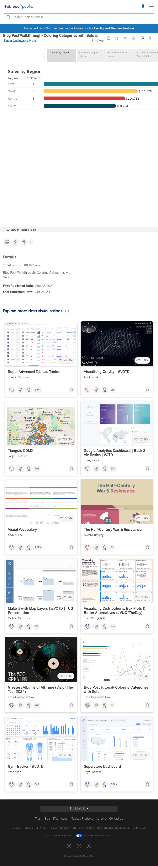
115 (36, 626)
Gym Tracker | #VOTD (26, 766)
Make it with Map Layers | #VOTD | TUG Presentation (40, 610)
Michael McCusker (19, 618)
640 (146, 676)
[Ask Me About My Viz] (142, 38)
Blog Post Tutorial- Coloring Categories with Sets (116, 689)
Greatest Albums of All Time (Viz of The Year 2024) (40, 689)
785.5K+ (67, 439)
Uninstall (139, 828)
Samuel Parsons (18, 377)
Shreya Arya (91, 460)
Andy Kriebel (15, 535)
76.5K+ (68, 360)
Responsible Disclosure (113, 828)
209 (37, 705)
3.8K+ (114, 784)
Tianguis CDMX (21, 451)
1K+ (113, 626)
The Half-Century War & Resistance (113, 529)
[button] (69, 846)
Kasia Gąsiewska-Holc (20, 41)
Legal (16, 828)
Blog (47, 818)
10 (112, 705)
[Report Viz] (150, 38)
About (64, 818)
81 (112, 547)
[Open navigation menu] (151, 6)
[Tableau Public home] (18, 6)
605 (113, 468)
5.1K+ (145, 360)
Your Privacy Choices (98, 835)
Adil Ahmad (91, 377)
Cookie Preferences (59, 835)
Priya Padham (92, 772)
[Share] (125, 38)
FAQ (55, 818)
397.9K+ (144, 755)
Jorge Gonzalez (17, 456)
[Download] (133, 38)
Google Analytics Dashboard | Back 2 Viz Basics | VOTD (114, 453)
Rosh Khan (14, 772)
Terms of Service (34, 828)
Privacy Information (62, 828)
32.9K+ (144, 439)
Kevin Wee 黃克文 (94, 618)
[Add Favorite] (117, 38)
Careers (101, 818)
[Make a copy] (108, 38)
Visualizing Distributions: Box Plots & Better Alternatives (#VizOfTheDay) (114, 610)
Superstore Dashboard (102, 766)
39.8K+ (144, 597)
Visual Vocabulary (22, 529)
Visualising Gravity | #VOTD (106, 372)
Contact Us (116, 818)
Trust (38, 818)
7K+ (70, 597)
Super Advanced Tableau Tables (34, 372)
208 (37, 468)
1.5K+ (38, 389)
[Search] (8, 17)
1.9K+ (145, 518)
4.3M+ (69, 518)
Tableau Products (82, 818)
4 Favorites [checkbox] (14, 265)
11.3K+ (69, 676)
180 (113, 389)
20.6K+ (68, 755)
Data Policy (86, 828)
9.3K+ (38, 547)
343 (37, 784)
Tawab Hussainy (93, 535)
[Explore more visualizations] (143, 6)
